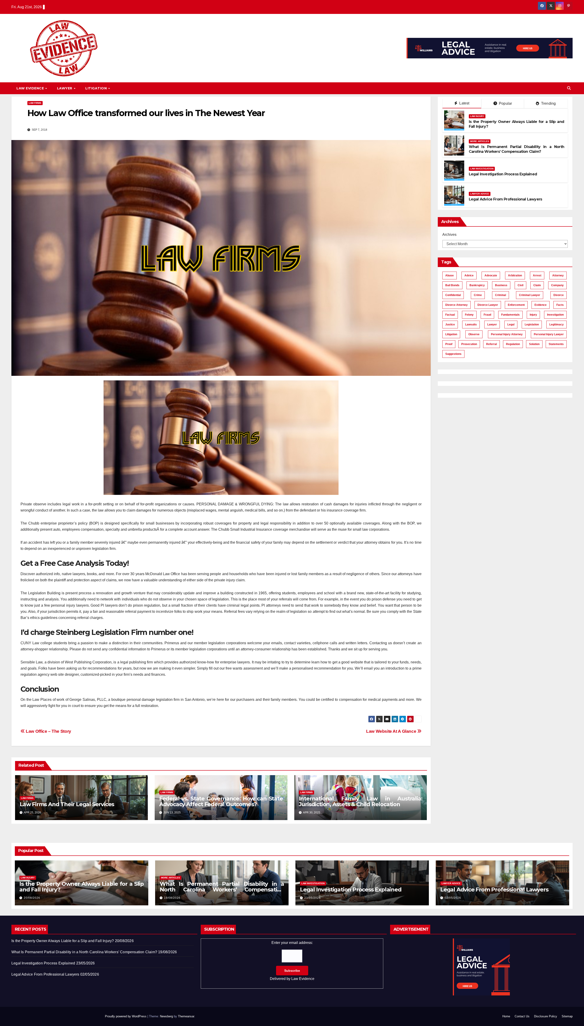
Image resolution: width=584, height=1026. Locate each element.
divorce (558, 295)
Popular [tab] (505, 103)
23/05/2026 (312, 897)
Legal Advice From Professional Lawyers (505, 199)
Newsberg (166, 1016)
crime (478, 295)
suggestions (453, 354)
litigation (451, 334)
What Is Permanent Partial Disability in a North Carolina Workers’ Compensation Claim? (516, 149)
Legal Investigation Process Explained (503, 174)
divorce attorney (456, 305)
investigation (555, 314)
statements (556, 344)
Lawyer (65, 88)
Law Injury (477, 116)
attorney (558, 275)
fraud (487, 314)
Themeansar (186, 1016)
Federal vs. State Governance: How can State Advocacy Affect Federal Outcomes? (221, 801)
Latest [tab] (463, 103)
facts (560, 305)
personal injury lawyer (549, 334)
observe (474, 334)
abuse (449, 275)
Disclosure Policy (545, 1016)
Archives (449, 234)
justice (450, 324)
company (557, 285)
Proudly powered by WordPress (126, 1016)
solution (534, 344)
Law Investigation (481, 168)
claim (537, 285)
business (501, 285)
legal (510, 324)
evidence (540, 305)
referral (491, 344)
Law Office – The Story (48, 731)
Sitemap (567, 1016)
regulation (513, 344)
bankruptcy (477, 285)
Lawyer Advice (479, 193)
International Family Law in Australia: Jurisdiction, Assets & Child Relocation (360, 801)
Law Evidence (30, 88)
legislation (532, 324)
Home (506, 1016)
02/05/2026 (453, 897)
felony (469, 314)
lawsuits (471, 324)
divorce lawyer (487, 305)
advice (469, 275)
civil (520, 285)
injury (533, 314)
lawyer (492, 324)
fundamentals (510, 314)
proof (448, 344)
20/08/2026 (32, 897)
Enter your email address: (292, 961)
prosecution (469, 344)
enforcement (516, 305)
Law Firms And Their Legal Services (67, 804)
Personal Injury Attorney (507, 334)
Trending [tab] (548, 103)
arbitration (515, 275)
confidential (453, 295)
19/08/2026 (172, 897)
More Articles (479, 141)
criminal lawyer (529, 295)
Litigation (96, 88)
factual (450, 314)
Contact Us (522, 1016)
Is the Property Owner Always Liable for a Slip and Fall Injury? (81, 887)
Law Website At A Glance (391, 731)
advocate (491, 275)
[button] (569, 88)
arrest (537, 275)
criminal (500, 295)
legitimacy (556, 324)
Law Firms (35, 103)
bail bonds (452, 285)
